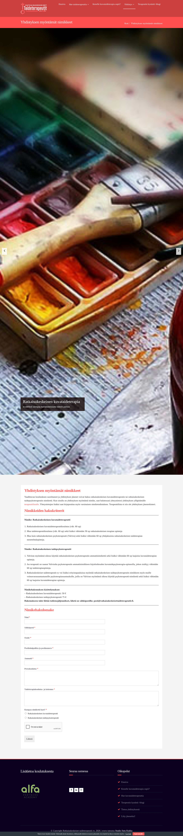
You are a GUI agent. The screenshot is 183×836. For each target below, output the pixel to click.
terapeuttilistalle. (31, 810)
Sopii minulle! (138, 834)
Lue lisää (128, 834)
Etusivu (62, 4)
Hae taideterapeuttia (78, 4)
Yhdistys (128, 4)
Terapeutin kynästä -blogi (149, 4)
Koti (126, 23)
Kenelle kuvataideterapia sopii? (107, 4)
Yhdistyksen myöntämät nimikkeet (146, 23)
